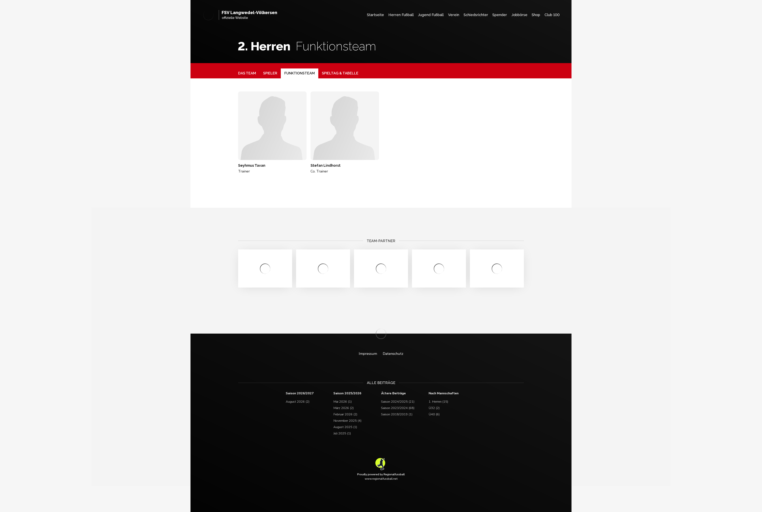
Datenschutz (393, 353)
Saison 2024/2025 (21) (398, 401)
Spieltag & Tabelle (340, 73)
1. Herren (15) (438, 401)
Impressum (368, 353)
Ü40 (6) (434, 414)
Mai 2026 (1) (342, 401)
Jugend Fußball (431, 15)
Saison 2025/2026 (347, 393)
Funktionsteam (299, 73)
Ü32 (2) (434, 408)
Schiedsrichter (476, 15)
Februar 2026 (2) (345, 414)
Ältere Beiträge (393, 393)
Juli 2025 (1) (342, 433)
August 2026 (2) (298, 401)
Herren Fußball (401, 15)
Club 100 (552, 15)
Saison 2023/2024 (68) (398, 408)
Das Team (247, 73)
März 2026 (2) (343, 408)
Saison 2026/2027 (300, 393)
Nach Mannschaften (444, 393)
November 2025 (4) (347, 421)
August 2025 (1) (345, 427)
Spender (499, 15)
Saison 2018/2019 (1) (397, 414)
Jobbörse (519, 15)
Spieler (270, 73)
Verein (453, 15)
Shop (536, 15)
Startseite (375, 15)
